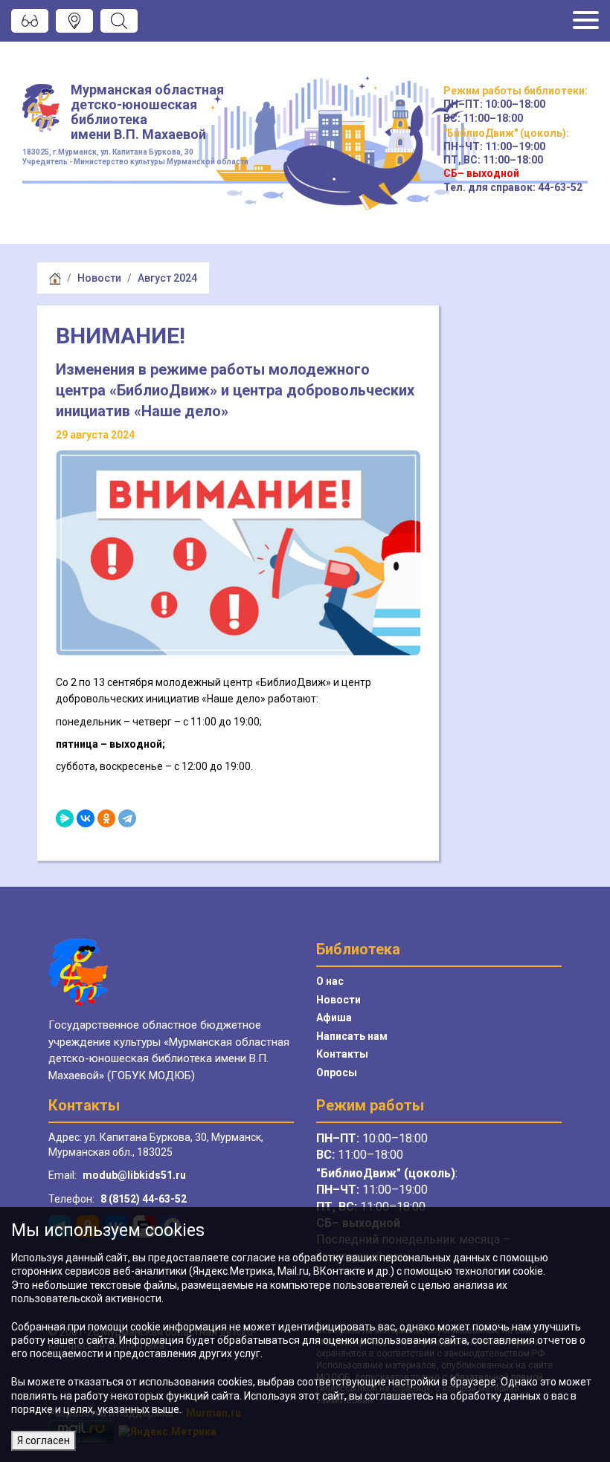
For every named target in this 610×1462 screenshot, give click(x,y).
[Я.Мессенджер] (65, 818)
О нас (330, 981)
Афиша (334, 1017)
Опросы (336, 1072)
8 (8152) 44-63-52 (143, 1199)
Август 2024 (167, 278)
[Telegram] (127, 818)
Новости (99, 278)
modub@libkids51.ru (134, 1175)
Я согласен (43, 1440)
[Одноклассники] (106, 818)
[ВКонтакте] (85, 818)
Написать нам (352, 1036)
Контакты (342, 1054)
